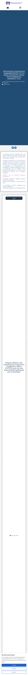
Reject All (14, 672)
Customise (14, 668)
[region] (14, 664)
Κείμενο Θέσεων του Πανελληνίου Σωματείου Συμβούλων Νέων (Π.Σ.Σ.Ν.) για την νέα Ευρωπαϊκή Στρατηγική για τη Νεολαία (14, 367)
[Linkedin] (13, 148)
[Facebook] (15, 148)
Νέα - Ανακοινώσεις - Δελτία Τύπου (15, 198)
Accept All (14, 665)
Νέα (7, 197)
